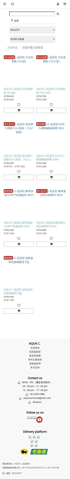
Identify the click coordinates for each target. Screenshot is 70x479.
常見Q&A (35, 367)
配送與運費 (35, 355)
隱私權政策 (7, 463)
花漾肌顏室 (35, 351)
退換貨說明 (35, 363)
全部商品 (12, 47)
